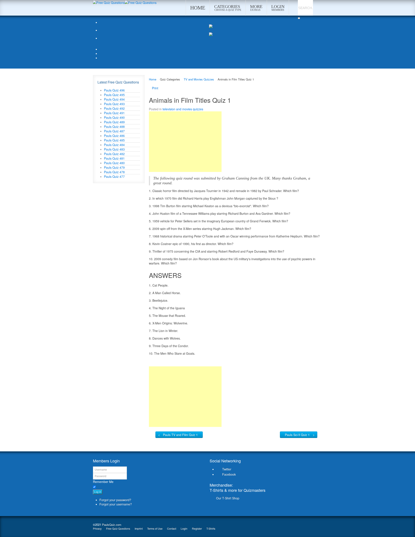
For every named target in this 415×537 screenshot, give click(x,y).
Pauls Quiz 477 (114, 176)
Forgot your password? (115, 500)
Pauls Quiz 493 (114, 104)
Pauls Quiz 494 (114, 99)
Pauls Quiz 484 (114, 145)
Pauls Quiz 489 (114, 122)
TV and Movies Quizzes (199, 79)
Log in (97, 492)
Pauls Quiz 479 (114, 167)
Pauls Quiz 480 (114, 163)
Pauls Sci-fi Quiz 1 (297, 435)
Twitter (226, 469)
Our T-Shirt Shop (227, 498)
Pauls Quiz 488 (114, 126)
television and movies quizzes (183, 109)
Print (155, 88)
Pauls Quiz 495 (114, 95)
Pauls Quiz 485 (114, 140)
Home (152, 79)
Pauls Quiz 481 (114, 158)
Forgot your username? (115, 504)
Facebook (229, 474)
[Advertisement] (185, 141)
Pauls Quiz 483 (114, 149)
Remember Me (103, 481)
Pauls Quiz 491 (114, 113)
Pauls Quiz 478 (114, 172)
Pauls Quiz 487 (114, 131)
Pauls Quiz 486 (114, 135)
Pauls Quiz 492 (114, 108)
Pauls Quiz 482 (114, 154)
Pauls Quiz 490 (114, 117)
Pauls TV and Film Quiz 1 (180, 435)
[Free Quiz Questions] (109, 2)
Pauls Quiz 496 (114, 90)
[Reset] (299, 18)
